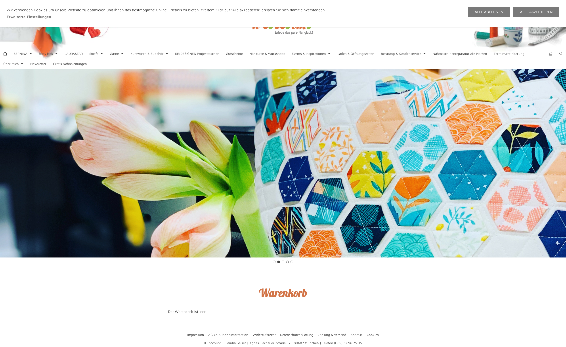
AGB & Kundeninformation (228, 335)
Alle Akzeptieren (536, 11)
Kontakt (356, 335)
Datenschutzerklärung (296, 335)
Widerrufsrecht (264, 335)
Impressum (195, 335)
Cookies (373, 335)
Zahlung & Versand (332, 335)
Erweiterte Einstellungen (29, 17)
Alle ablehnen (489, 11)
